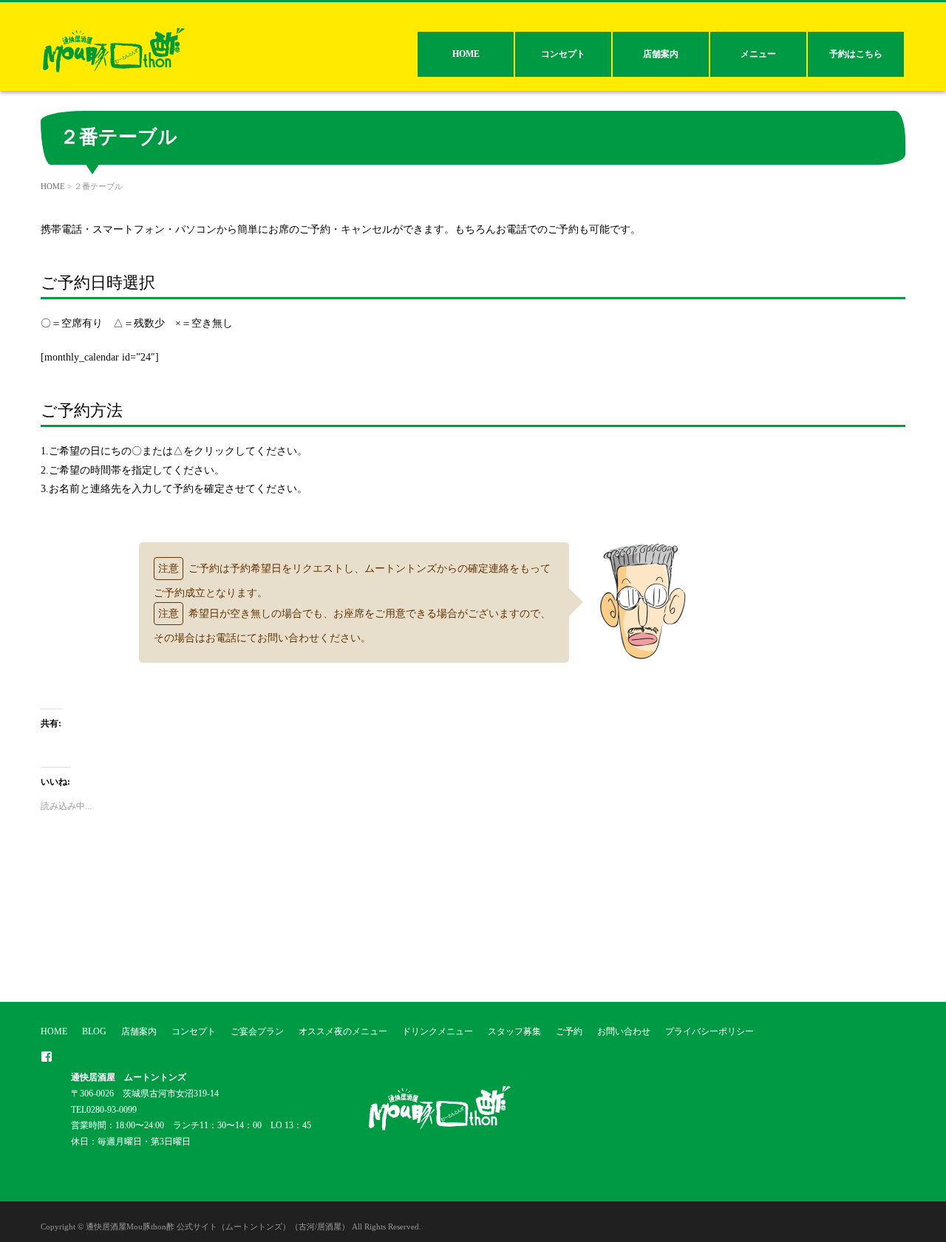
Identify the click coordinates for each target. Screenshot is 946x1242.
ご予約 (569, 1031)
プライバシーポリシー (709, 1031)
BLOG (94, 1031)
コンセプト (563, 54)
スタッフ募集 (514, 1031)
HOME (466, 54)
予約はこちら (855, 54)
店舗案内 (660, 54)
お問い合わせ (623, 1031)
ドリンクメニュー (437, 1031)
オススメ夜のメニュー (343, 1031)
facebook (46, 1056)
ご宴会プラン (257, 1031)
